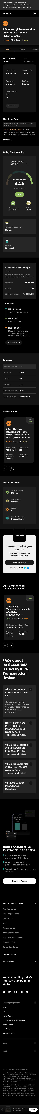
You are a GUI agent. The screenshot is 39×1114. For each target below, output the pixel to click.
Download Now (19, 562)
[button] (19, 903)
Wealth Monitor (8, 1024)
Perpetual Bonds (9, 909)
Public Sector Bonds (11, 933)
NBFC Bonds (8, 918)
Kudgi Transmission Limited (12, 129)
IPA (4, 1012)
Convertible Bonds (10, 947)
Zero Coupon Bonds (11, 914)
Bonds (5, 1007)
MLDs (5, 923)
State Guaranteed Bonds (13, 937)
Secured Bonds (9, 928)
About (8, 49)
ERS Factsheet (8, 1029)
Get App (33, 1109)
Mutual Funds (7, 1016)
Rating (22, 49)
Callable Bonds (9, 942)
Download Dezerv (19, 881)
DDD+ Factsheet (8, 1033)
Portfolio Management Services (14, 1020)
